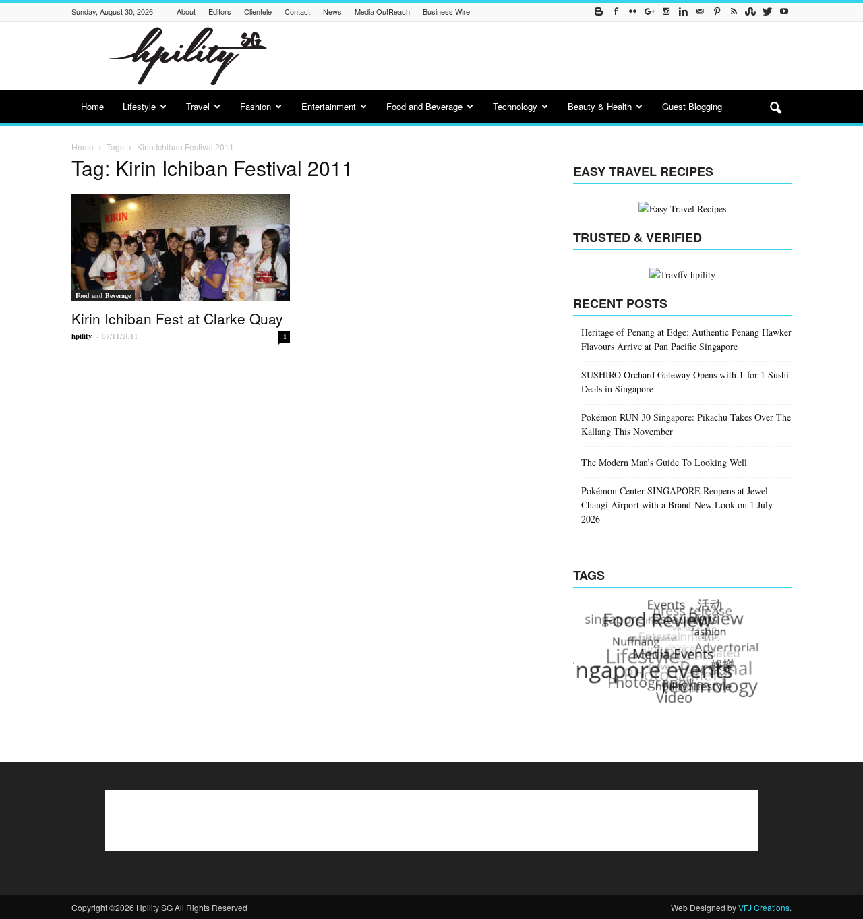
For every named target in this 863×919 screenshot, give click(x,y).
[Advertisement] (546, 56)
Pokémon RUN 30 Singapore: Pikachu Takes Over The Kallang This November (686, 424)
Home (92, 106)
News (332, 11)
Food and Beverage (424, 106)
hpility (81, 336)
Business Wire (446, 11)
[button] (775, 108)
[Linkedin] (683, 12)
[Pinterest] (716, 12)
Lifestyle (139, 106)
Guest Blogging (692, 106)
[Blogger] (598, 12)
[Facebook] (615, 12)
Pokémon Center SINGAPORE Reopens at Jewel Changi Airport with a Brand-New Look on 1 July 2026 (677, 504)
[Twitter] (767, 12)
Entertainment (328, 106)
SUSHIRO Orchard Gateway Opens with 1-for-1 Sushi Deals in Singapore (685, 381)
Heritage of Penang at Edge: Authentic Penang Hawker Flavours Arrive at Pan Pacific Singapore (686, 339)
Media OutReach (382, 11)
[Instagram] (666, 12)
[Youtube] (784, 12)
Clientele (258, 11)
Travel (198, 106)
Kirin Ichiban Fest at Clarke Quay (177, 318)
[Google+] (649, 12)
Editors (219, 11)
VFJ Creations (764, 907)
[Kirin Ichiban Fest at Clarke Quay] (180, 247)
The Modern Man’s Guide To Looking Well (664, 462)
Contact (297, 11)
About (186, 11)
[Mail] (699, 12)
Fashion (255, 106)
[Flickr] (632, 12)
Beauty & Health (600, 106)
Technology (515, 106)
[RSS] (733, 12)
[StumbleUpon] (750, 12)
